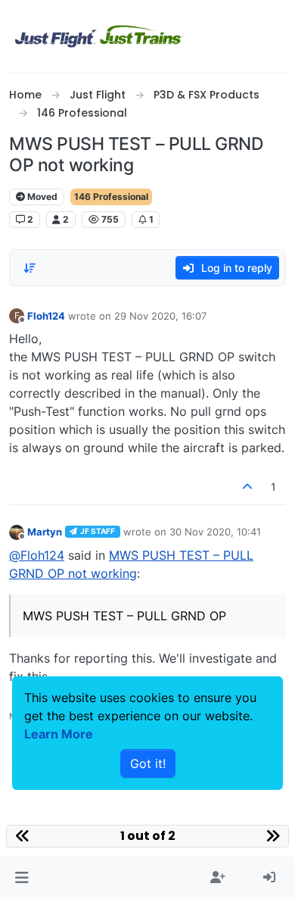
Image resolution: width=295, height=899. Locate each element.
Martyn (44, 532)
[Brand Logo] (99, 36)
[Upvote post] (248, 486)
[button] (21, 878)
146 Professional (111, 196)
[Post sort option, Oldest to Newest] (29, 268)
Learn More (58, 733)
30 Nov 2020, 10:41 (215, 532)
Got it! (148, 763)
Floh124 (46, 316)
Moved (41, 196)
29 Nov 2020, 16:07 (160, 316)
